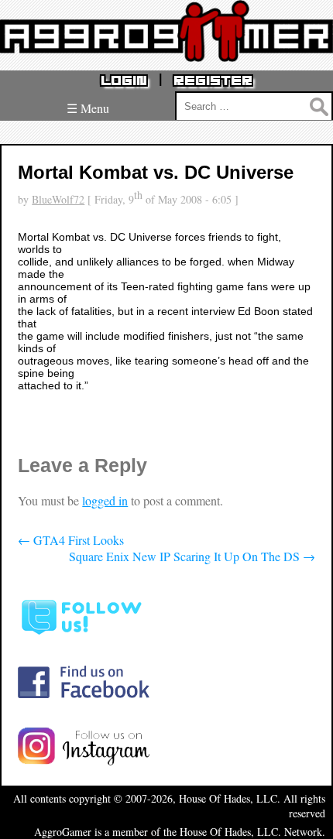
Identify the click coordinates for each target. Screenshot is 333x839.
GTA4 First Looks (71, 540)
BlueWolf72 (58, 199)
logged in (105, 500)
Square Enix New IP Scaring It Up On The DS (192, 556)
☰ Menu (88, 108)
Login (124, 81)
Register (212, 81)
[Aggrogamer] (166, 49)
